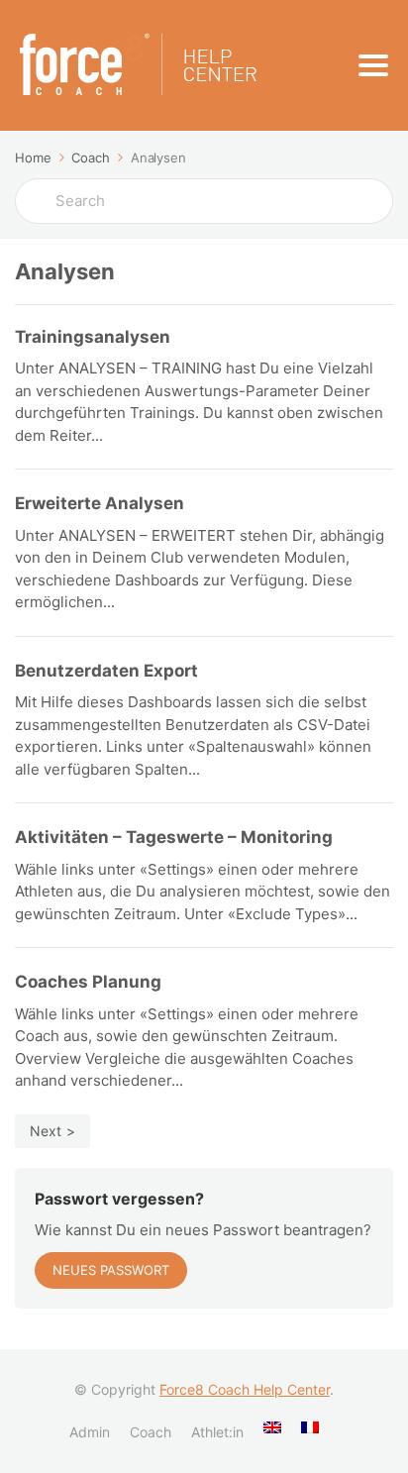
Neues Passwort (110, 1270)
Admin (89, 1431)
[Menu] (373, 65)
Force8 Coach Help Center (244, 1389)
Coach (150, 1431)
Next (45, 1130)
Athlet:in (217, 1431)
